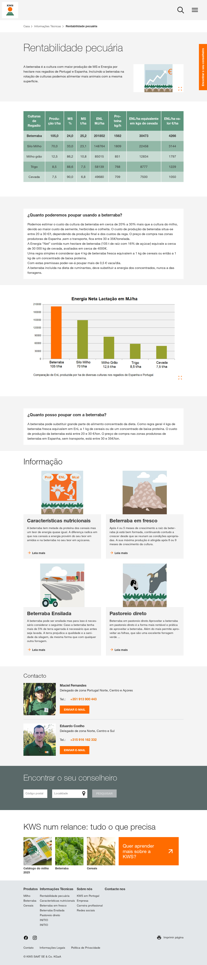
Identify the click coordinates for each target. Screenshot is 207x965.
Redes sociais (86, 910)
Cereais (28, 905)
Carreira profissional (90, 905)
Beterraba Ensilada (52, 910)
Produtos (30, 889)
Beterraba (29, 900)
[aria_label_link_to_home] (10, 10)
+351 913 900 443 (83, 699)
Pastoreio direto (50, 915)
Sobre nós (84, 889)
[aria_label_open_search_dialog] (181, 10)
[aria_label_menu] (195, 10)
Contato (28, 947)
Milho (26, 896)
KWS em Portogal (88, 896)
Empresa (82, 900)
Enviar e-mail (74, 709)
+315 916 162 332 (83, 740)
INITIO (44, 920)
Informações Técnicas (56, 889)
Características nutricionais (57, 900)
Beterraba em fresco (53, 905)
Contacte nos (115, 889)
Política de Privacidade (85, 947)
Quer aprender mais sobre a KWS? (138, 851)
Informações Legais (52, 947)
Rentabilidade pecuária (55, 896)
